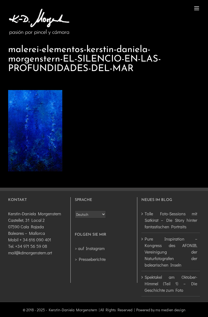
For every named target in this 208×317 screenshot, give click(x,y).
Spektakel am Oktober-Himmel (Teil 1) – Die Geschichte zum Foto (171, 283)
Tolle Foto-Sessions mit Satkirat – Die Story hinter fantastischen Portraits (171, 220)
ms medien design (170, 309)
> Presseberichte (90, 259)
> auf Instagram (90, 248)
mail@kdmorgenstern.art (30, 252)
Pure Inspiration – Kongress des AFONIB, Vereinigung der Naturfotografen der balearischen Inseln (171, 252)
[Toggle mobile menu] (197, 8)
